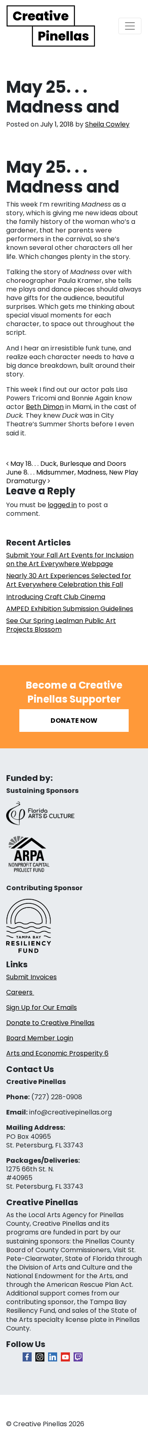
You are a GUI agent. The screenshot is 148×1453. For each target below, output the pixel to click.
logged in (62, 505)
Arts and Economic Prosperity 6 (57, 1053)
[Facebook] (27, 1356)
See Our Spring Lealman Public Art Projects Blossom (61, 625)
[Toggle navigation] (129, 26)
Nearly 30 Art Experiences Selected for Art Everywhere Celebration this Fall (68, 580)
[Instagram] (39, 1356)
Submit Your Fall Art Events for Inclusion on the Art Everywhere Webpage (70, 559)
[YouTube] (65, 1356)
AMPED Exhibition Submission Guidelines (69, 609)
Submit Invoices (31, 977)
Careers (20, 992)
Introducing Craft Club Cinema (55, 597)
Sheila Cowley (107, 124)
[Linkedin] (52, 1356)
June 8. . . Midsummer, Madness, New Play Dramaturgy (72, 477)
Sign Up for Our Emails (41, 1007)
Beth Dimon (45, 406)
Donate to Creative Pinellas (50, 1022)
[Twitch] (78, 1356)
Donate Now (74, 720)
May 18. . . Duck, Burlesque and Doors (67, 463)
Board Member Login (39, 1038)
